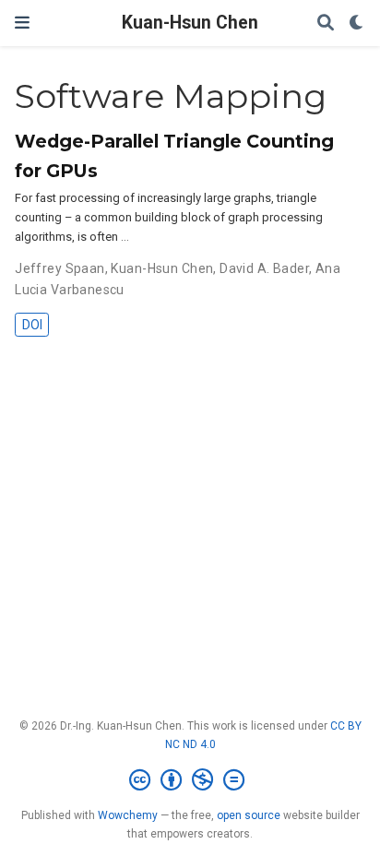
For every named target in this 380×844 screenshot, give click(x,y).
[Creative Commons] (190, 780)
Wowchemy (128, 815)
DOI (32, 324)
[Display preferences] (357, 23)
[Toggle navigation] (22, 22)
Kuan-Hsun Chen (190, 22)
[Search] (325, 23)
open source (248, 815)
